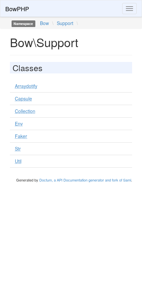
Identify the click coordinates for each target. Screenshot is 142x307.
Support (65, 23)
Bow (44, 23)
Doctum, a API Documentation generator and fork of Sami (85, 179)
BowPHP (17, 8)
